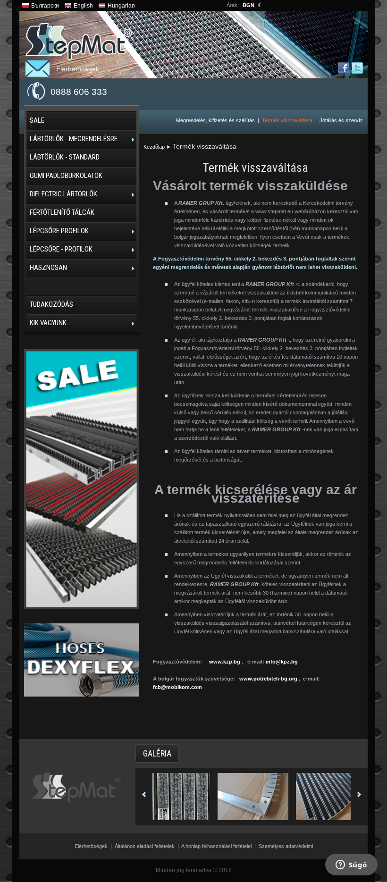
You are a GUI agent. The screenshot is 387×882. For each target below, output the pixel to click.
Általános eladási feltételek (145, 846)
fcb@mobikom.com (177, 687)
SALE (37, 120)
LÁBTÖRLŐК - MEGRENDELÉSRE (74, 138)
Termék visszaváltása (287, 120)
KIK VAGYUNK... (50, 323)
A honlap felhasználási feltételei (216, 846)
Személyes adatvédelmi (286, 846)
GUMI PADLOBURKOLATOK (66, 175)
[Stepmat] (78, 41)
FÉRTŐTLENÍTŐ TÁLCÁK (62, 212)
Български (45, 5)
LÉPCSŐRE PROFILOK (59, 231)
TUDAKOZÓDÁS (51, 304)
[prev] (143, 795)
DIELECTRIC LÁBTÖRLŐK (63, 194)
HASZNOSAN (48, 267)
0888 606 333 (78, 92)
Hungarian (121, 5)
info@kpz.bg (282, 661)
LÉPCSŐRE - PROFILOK (61, 249)
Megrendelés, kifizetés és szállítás (215, 120)
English (83, 5)
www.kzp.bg (224, 661)
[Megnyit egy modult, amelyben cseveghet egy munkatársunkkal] (351, 865)
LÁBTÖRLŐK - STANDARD (65, 157)
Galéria (157, 753)
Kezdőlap (154, 147)
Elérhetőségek (77, 69)
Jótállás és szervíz (341, 120)
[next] (359, 795)
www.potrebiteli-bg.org (268, 678)
